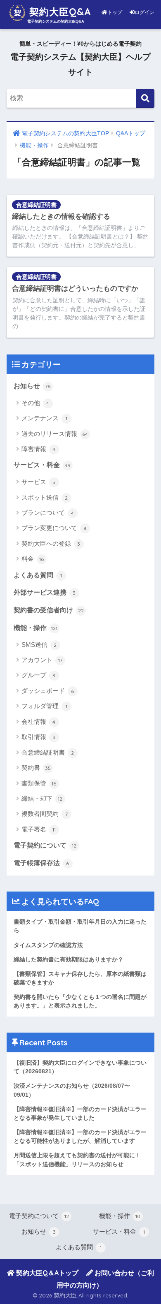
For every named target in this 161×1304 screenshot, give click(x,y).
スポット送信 (44, 497)
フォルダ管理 (44, 705)
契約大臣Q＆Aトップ (46, 1273)
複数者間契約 (44, 813)
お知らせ (32, 385)
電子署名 (38, 829)
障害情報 (38, 448)
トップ (115, 12)
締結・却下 (42, 798)
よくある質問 (38, 575)
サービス (38, 481)
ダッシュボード (47, 690)
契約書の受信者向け (49, 610)
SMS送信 (39, 644)
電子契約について (45, 845)
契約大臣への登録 (50, 543)
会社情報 (38, 721)
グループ (38, 675)
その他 (35, 402)
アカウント (41, 659)
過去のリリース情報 (54, 433)
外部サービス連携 (45, 592)
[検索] (145, 98)
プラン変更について (54, 527)
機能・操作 (36, 627)
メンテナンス (44, 418)
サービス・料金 (42, 464)
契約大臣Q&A (58, 12)
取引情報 (38, 736)
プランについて (47, 512)
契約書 (36, 767)
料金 (32, 558)
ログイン (144, 12)
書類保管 (39, 783)
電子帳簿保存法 (41, 862)
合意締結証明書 (36, 204)
